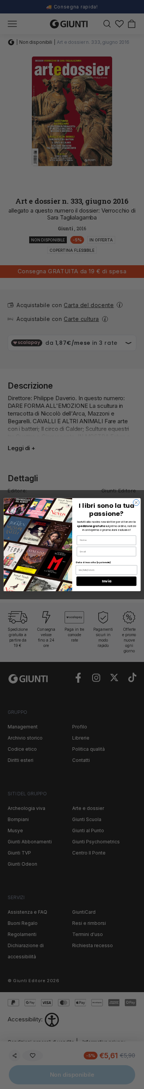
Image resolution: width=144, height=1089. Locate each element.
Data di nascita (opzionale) (93, 562)
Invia (106, 581)
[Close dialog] (136, 502)
